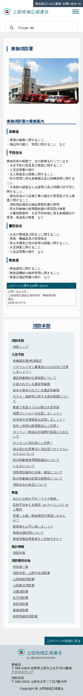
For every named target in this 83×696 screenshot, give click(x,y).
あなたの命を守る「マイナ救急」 (36, 498)
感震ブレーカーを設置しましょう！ (37, 413)
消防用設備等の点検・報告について (37, 472)
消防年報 (19, 553)
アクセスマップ (22, 672)
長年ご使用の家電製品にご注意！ (36, 426)
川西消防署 (20, 591)
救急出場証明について (28, 532)
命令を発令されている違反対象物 (36, 390)
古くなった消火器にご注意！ (33, 443)
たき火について (24, 466)
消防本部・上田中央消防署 (31, 573)
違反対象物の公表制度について (34, 378)
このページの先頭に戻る (64, 641)
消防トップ (20, 347)
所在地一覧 (20, 567)
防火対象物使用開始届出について (36, 460)
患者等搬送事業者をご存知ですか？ (37, 539)
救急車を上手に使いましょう (33, 526)
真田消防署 (20, 604)
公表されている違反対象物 (31, 384)
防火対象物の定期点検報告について (37, 478)
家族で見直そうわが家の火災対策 (36, 407)
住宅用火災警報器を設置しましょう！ (39, 419)
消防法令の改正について (30, 484)
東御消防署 (20, 610)
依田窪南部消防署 (25, 616)
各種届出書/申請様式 (27, 360)
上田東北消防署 (24, 585)
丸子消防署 (20, 598)
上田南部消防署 (24, 579)
